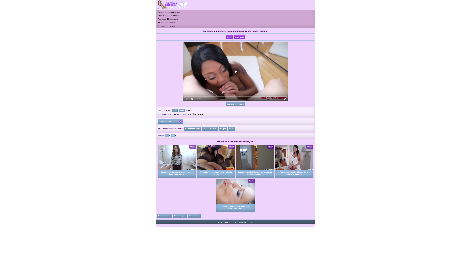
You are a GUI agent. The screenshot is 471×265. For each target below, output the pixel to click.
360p (182, 111)
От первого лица (192, 129)
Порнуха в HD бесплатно (168, 19)
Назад (229, 37)
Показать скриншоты (235, 104)
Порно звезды (164, 216)
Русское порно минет (166, 22)
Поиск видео (179, 216)
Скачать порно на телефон (169, 16)
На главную (194, 216)
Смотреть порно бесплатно (169, 12)
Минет (231, 129)
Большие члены (210, 129)
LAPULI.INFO (224, 222)
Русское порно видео (166, 26)
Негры (223, 129)
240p (175, 111)
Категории (239, 37)
